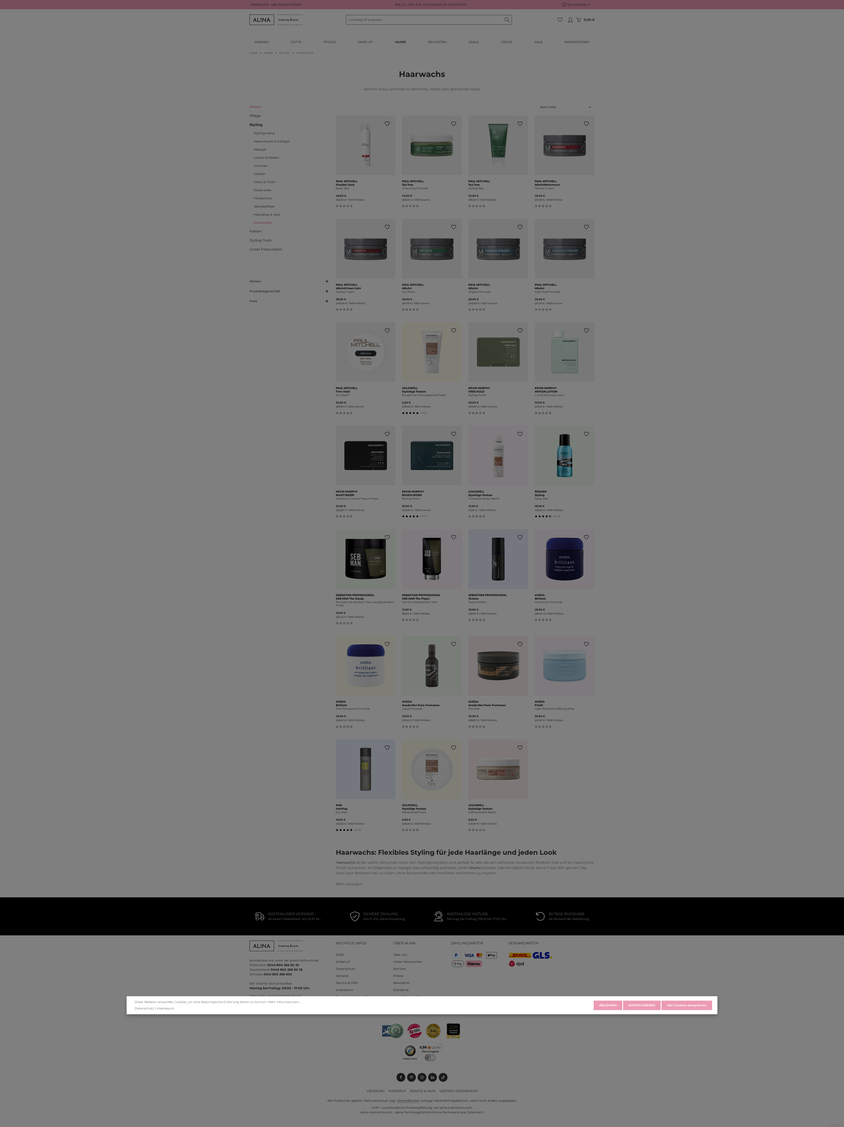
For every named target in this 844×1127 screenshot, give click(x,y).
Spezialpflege (264, 206)
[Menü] (440, 1045)
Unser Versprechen (407, 962)
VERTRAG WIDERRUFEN (458, 1091)
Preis (253, 301)
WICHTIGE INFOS (351, 943)
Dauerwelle (262, 190)
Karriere (399, 969)
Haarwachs (263, 223)
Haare (254, 107)
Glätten (259, 174)
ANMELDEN (259, 5)
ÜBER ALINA (404, 943)
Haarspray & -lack (267, 214)
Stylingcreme (264, 133)
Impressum (344, 990)
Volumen (261, 166)
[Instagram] (422, 1077)
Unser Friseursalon (265, 249)
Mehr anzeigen (349, 884)
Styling (255, 125)
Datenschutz (345, 969)
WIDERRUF (397, 1091)
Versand (342, 976)
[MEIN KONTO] (570, 20)
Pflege (255, 116)
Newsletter (401, 983)
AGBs (340, 955)
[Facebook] (401, 1077)
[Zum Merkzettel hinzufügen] (387, 123)
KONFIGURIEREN (642, 1005)
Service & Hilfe (347, 983)
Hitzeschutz (263, 198)
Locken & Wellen (266, 158)
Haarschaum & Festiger (272, 141)
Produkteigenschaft (264, 291)
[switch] (430, 1057)
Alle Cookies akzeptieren (687, 1005)
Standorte (401, 990)
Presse (398, 976)
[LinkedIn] (432, 1077)
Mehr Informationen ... (285, 1002)
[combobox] (424, 20)
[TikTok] (443, 1077)
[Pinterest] (411, 1077)
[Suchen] (507, 20)
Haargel (260, 149)
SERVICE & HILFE (423, 1091)
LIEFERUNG (376, 1091)
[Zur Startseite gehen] (275, 20)
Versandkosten (408, 1101)
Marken (255, 281)
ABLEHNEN (608, 1005)
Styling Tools (260, 240)
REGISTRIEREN (290, 5)
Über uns (400, 955)
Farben (255, 231)
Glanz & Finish (264, 182)
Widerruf (343, 962)
